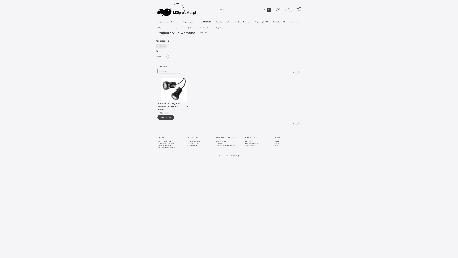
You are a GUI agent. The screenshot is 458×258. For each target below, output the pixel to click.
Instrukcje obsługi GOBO (166, 147)
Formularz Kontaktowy (165, 143)
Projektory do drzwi (197, 28)
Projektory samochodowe (178, 28)
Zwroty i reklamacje (164, 141)
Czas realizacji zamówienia (225, 145)
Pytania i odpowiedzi (164, 145)
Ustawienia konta (193, 143)
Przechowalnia (192, 145)
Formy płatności (221, 141)
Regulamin (249, 141)
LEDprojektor (162, 28)
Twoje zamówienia (193, 141)
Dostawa (219, 143)
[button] (269, 10)
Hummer (210, 28)
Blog (276, 145)
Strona (292, 72)
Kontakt (277, 141)
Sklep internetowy (228, 156)
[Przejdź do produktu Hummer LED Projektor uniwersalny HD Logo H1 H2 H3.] (173, 90)
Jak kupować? (250, 145)
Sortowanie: (162, 67)
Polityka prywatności (252, 143)
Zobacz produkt (165, 117)
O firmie (277, 143)
